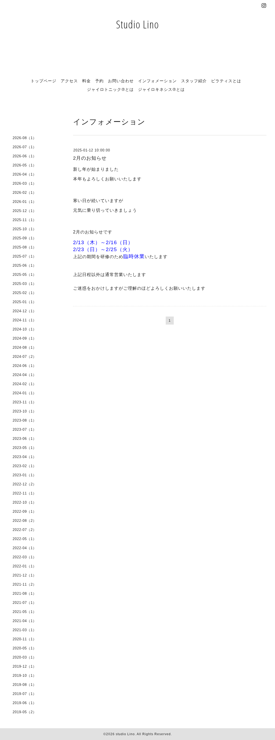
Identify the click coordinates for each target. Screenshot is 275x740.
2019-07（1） (25, 694)
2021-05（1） (25, 612)
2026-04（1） (25, 174)
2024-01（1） (25, 393)
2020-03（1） (25, 657)
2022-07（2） (25, 530)
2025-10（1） (25, 229)
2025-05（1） (25, 275)
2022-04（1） (25, 548)
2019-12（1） (25, 666)
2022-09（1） (25, 512)
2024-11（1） (25, 320)
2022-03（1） (25, 557)
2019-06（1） (25, 703)
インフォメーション (157, 80)
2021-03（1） (25, 630)
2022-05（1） (25, 539)
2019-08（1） (25, 685)
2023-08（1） (25, 420)
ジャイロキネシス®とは (161, 89)
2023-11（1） (25, 402)
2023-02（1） (25, 466)
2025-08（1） (25, 247)
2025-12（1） (25, 211)
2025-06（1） (25, 265)
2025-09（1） (25, 238)
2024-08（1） (25, 347)
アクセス (69, 80)
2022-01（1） (25, 566)
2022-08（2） (25, 521)
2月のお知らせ (90, 158)
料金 (86, 80)
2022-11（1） (25, 493)
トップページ (43, 80)
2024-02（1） (25, 384)
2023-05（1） (25, 448)
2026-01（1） (25, 202)
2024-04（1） (25, 375)
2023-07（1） (25, 429)
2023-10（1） (25, 411)
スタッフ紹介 (194, 80)
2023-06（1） (25, 439)
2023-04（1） (25, 457)
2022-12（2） (25, 484)
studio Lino (125, 734)
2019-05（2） (25, 712)
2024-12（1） (25, 311)
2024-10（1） (25, 329)
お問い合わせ (121, 80)
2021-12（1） (25, 575)
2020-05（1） (25, 648)
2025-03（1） (25, 284)
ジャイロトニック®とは (110, 89)
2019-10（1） (25, 676)
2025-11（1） (25, 220)
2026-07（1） (25, 147)
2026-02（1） (25, 193)
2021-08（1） (25, 594)
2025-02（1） (25, 293)
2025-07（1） (25, 256)
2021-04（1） (25, 621)
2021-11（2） (25, 584)
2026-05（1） (25, 165)
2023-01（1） (25, 475)
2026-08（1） (25, 138)
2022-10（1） (25, 502)
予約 (99, 80)
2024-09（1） (25, 338)
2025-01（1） (25, 302)
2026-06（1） (25, 156)
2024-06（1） (25, 366)
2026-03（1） (25, 183)
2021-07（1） (25, 603)
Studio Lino (137, 24)
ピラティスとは (226, 80)
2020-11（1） (25, 639)
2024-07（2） (25, 357)
